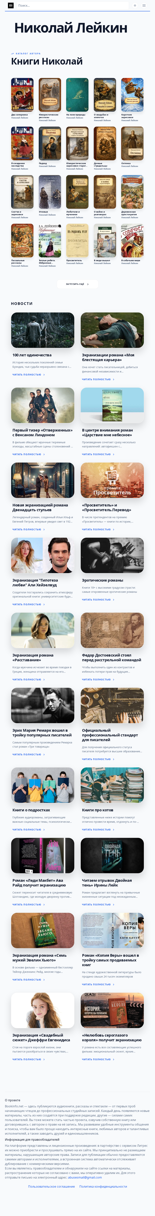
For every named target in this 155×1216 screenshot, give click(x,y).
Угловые (43, 211)
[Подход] (50, 143)
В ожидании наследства (18, 164)
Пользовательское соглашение (51, 1186)
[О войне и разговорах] (105, 192)
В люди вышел (102, 260)
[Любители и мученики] (77, 192)
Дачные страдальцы (100, 164)
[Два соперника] (22, 95)
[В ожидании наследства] (22, 143)
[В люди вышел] (105, 241)
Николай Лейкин (19, 117)
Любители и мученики (73, 213)
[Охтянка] (132, 143)
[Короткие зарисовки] (132, 95)
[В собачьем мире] (132, 241)
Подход (43, 163)
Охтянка (125, 163)
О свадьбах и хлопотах (101, 116)
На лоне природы (75, 114)
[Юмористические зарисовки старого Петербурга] (77, 143)
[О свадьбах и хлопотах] (105, 95)
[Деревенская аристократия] (132, 192)
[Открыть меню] (144, 5)
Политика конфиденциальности (103, 1186)
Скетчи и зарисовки (17, 213)
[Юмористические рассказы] (50, 95)
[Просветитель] (77, 241)
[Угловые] (50, 192)
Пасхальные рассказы (18, 261)
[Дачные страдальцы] (105, 143)
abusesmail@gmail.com (85, 1177)
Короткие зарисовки (127, 116)
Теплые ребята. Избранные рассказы (47, 261)
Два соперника (19, 114)
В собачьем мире (130, 260)
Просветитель (74, 260)
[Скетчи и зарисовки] (22, 192)
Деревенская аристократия (129, 213)
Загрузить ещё (75, 284)
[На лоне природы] (77, 95)
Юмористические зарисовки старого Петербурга (76, 164)
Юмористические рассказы (48, 116)
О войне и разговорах (100, 213)
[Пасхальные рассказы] (22, 241)
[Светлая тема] (135, 5)
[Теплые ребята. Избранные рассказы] (50, 241)
